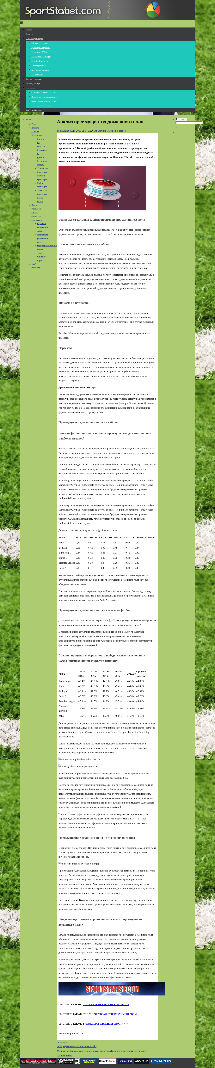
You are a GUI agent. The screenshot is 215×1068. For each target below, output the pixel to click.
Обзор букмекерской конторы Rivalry (77, 1046)
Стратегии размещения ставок (110, 130)
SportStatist (63, 130)
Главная (34, 124)
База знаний (36, 220)
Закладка (62, 1042)
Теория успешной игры (41, 256)
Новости (35, 128)
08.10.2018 (75, 130)
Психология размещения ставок (42, 238)
